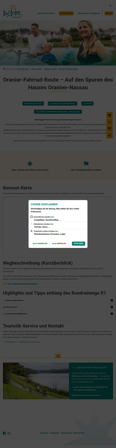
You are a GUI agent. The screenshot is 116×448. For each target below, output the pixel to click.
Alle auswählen (40, 244)
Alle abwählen (59, 244)
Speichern (78, 244)
